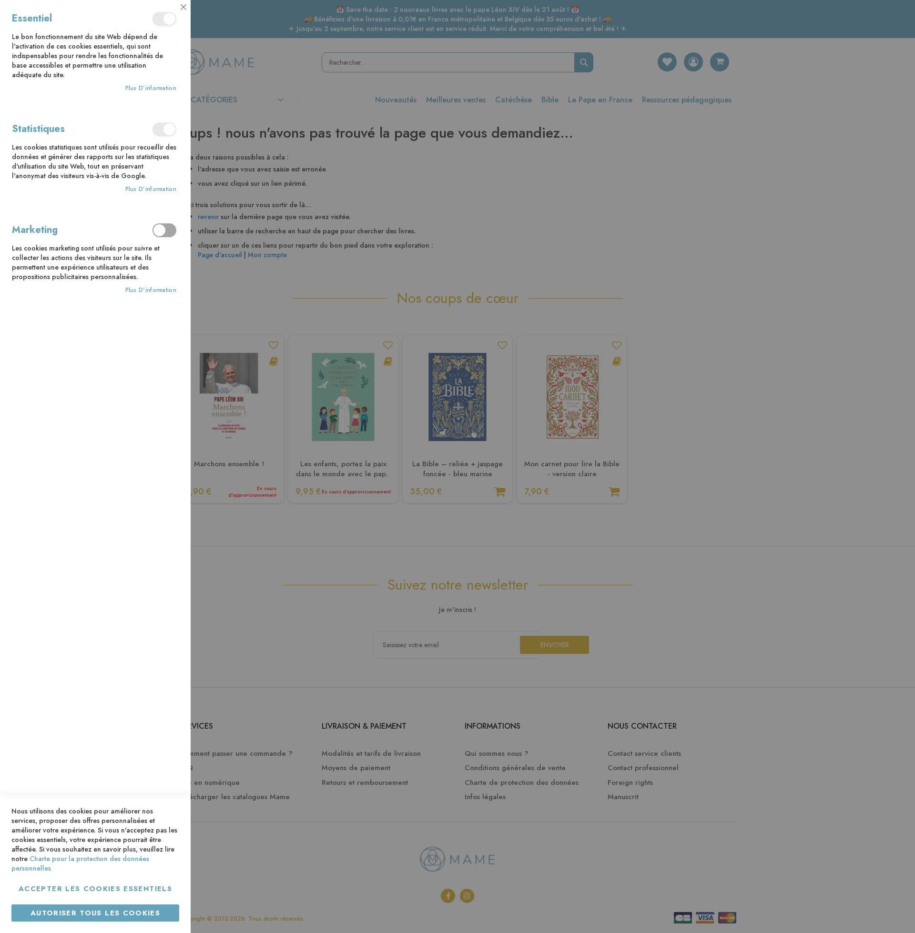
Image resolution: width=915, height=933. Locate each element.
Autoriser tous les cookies (95, 913)
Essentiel (164, 19)
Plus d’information (150, 88)
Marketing (164, 230)
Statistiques (164, 129)
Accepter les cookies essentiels (95, 888)
